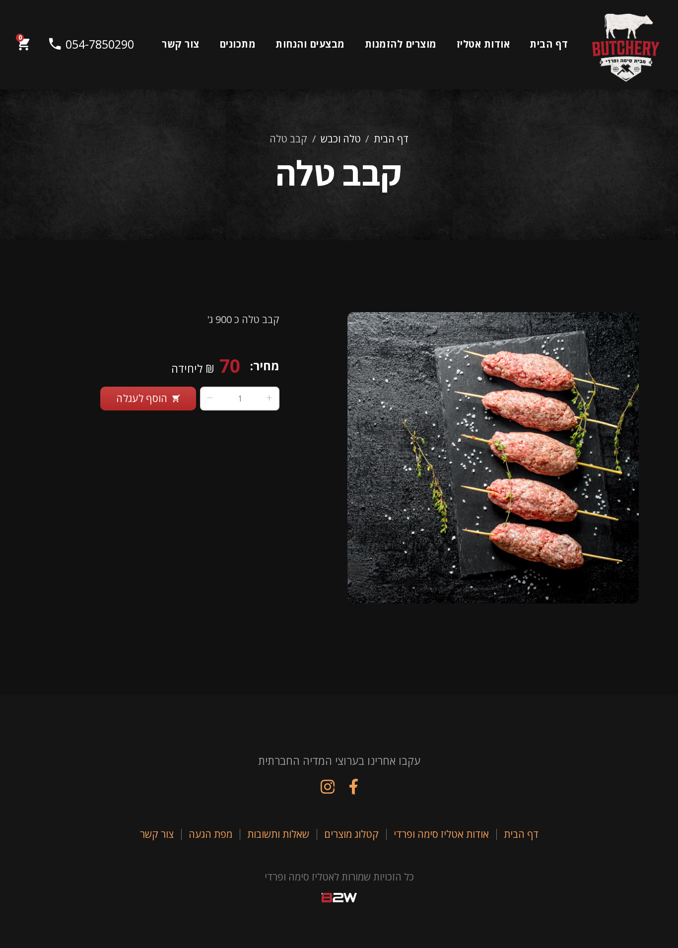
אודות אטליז (483, 44)
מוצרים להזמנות (401, 44)
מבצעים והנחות (310, 44)
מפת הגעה (210, 834)
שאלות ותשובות (278, 834)
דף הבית (549, 44)
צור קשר (181, 44)
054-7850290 (90, 44)
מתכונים (237, 44)
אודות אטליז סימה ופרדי (441, 834)
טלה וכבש (341, 138)
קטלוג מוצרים (351, 834)
